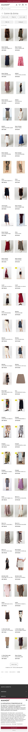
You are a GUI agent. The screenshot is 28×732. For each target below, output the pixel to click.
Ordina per (21, 22)
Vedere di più (14, 664)
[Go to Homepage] (5, 5)
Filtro (6, 22)
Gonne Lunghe (22, 17)
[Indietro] (2, 13)
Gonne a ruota (5, 17)
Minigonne (14, 17)
